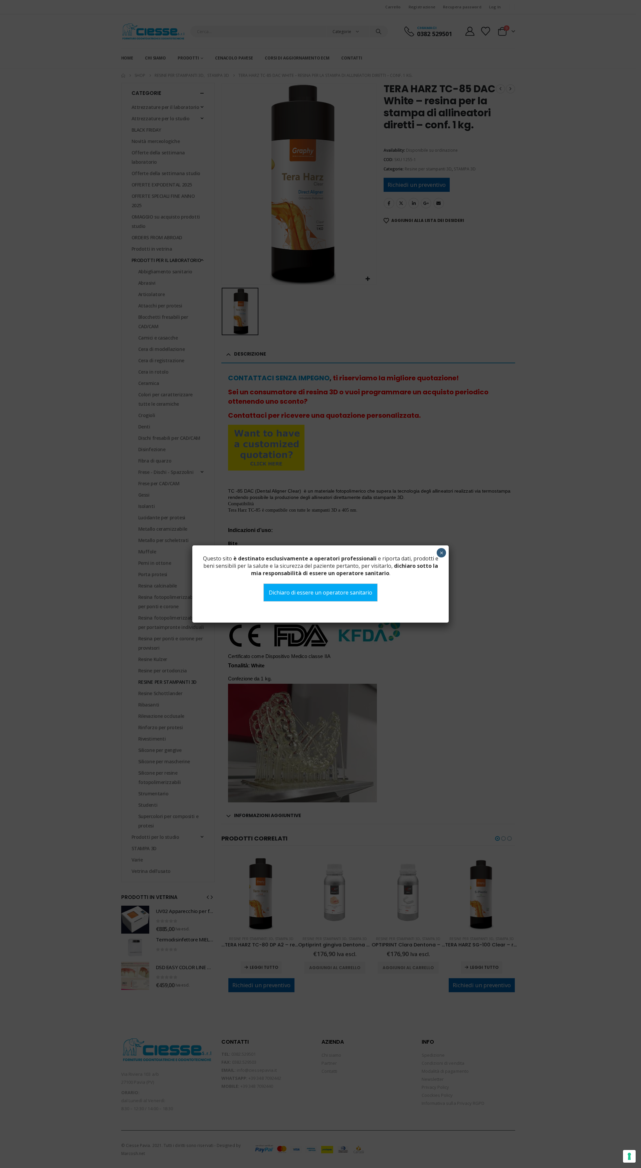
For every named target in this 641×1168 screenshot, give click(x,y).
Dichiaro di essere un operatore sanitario (320, 592)
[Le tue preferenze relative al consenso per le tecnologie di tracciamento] (629, 1156)
